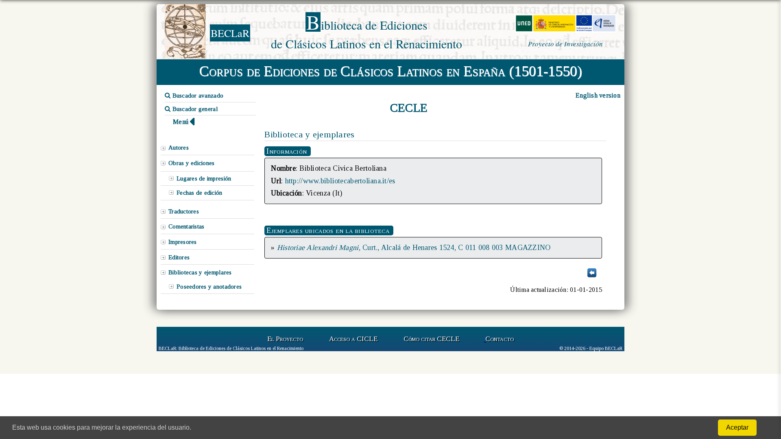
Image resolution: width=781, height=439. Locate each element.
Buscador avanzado (196, 95)
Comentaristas (186, 226)
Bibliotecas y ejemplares (199, 272)
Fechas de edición (200, 192)
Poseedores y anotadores (209, 286)
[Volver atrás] (592, 276)
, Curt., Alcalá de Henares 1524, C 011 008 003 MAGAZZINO (414, 247)
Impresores (182, 242)
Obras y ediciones (191, 163)
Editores (179, 257)
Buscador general (194, 109)
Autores (178, 147)
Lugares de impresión (204, 178)
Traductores (183, 211)
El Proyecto (285, 339)
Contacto (499, 339)
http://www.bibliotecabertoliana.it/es (340, 181)
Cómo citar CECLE (431, 339)
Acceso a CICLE (353, 339)
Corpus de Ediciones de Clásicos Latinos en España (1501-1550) (390, 71)
